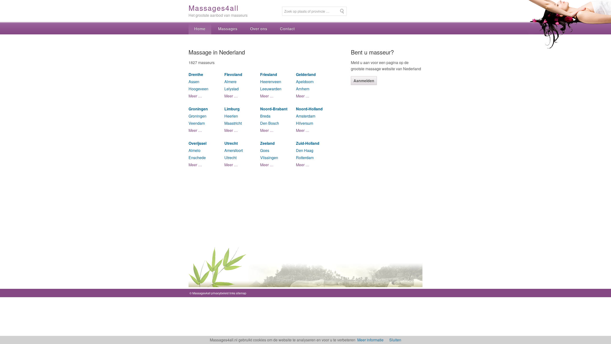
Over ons (258, 28)
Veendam (197, 123)
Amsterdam (305, 116)
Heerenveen (270, 81)
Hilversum (304, 123)
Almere (230, 81)
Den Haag (304, 150)
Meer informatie (370, 340)
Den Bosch (269, 123)
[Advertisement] (386, 165)
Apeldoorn (305, 81)
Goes (264, 150)
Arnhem (302, 88)
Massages (227, 28)
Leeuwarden (270, 88)
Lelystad (231, 88)
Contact (287, 28)
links (232, 293)
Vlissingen (269, 157)
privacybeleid (220, 293)
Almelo (194, 150)
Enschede (197, 157)
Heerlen (231, 116)
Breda (265, 116)
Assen (194, 81)
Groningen (197, 116)
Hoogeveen (198, 88)
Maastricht (233, 123)
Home (199, 28)
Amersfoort (233, 150)
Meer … (195, 96)
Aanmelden (363, 80)
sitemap (241, 293)
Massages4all (214, 8)
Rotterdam (305, 157)
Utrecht (230, 157)
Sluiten (395, 340)
